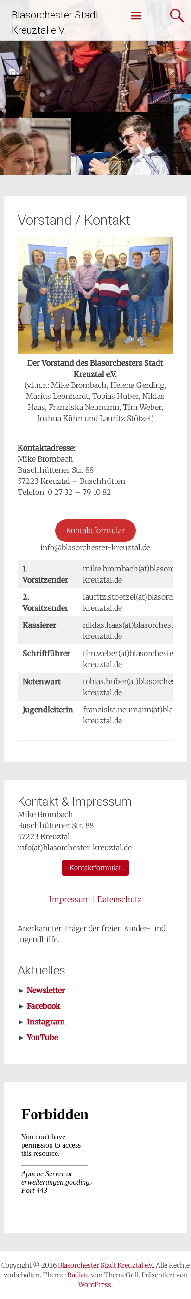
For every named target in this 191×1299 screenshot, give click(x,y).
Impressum (69, 899)
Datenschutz (119, 899)
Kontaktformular (95, 530)
